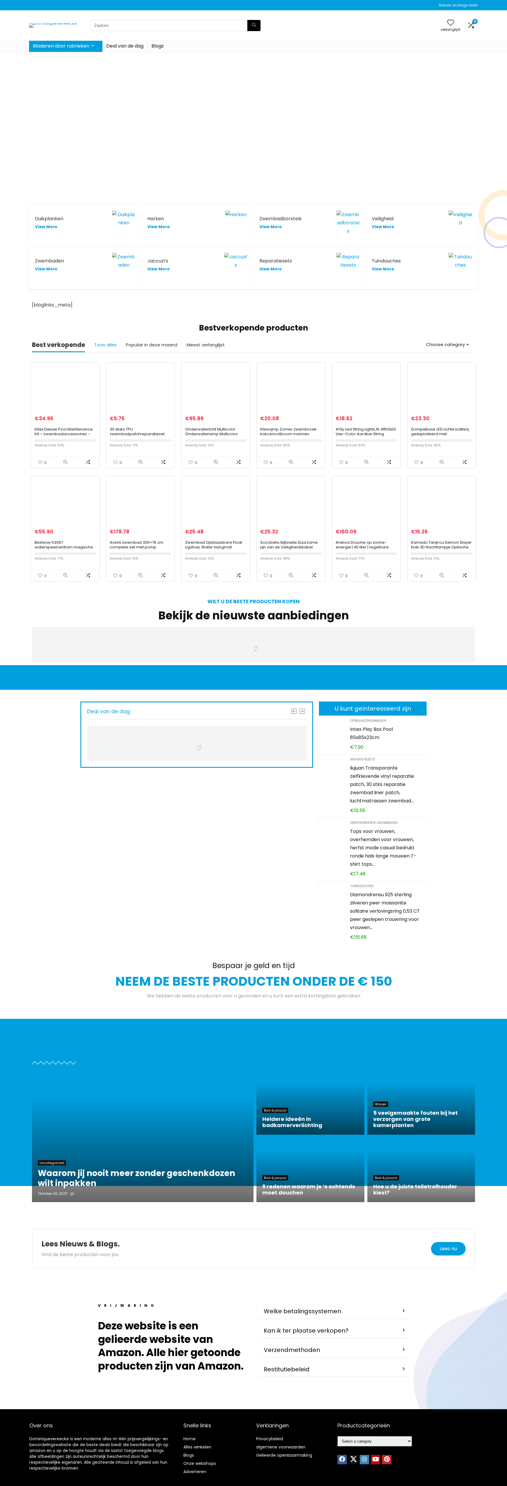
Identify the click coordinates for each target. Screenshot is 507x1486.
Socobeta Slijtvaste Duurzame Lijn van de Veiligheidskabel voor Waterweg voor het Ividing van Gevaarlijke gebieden (290, 549)
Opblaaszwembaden (368, 720)
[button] (334, 1311)
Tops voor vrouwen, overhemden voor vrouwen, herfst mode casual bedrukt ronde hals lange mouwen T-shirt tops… (383, 847)
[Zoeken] (254, 25)
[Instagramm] (364, 1459)
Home (189, 1439)
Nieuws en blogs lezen (458, 5)
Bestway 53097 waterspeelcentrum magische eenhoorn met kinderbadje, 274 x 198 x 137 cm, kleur (65, 549)
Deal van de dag (124, 46)
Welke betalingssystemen (302, 1311)
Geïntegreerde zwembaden (373, 822)
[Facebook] (342, 1459)
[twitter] (353, 1459)
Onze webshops (199, 1463)
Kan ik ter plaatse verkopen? (306, 1330)
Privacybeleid (269, 1439)
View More (46, 227)
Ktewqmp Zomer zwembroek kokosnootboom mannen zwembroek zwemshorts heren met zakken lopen (290, 436)
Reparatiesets (362, 759)
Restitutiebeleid (287, 1369)
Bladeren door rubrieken (61, 46)
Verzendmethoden (292, 1350)
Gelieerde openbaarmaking (284, 1455)
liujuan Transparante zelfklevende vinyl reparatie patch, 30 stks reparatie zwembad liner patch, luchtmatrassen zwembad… (382, 784)
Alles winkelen (197, 1447)
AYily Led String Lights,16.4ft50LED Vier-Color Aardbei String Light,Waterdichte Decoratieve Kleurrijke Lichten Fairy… (366, 436)
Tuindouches (362, 885)
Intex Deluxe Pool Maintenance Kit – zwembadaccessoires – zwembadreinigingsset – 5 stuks (64, 436)
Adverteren (194, 1472)
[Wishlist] (450, 23)
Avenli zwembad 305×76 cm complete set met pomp (136, 545)
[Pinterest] (386, 1459)
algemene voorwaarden (280, 1447)
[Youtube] (375, 1459)
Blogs (157, 46)
